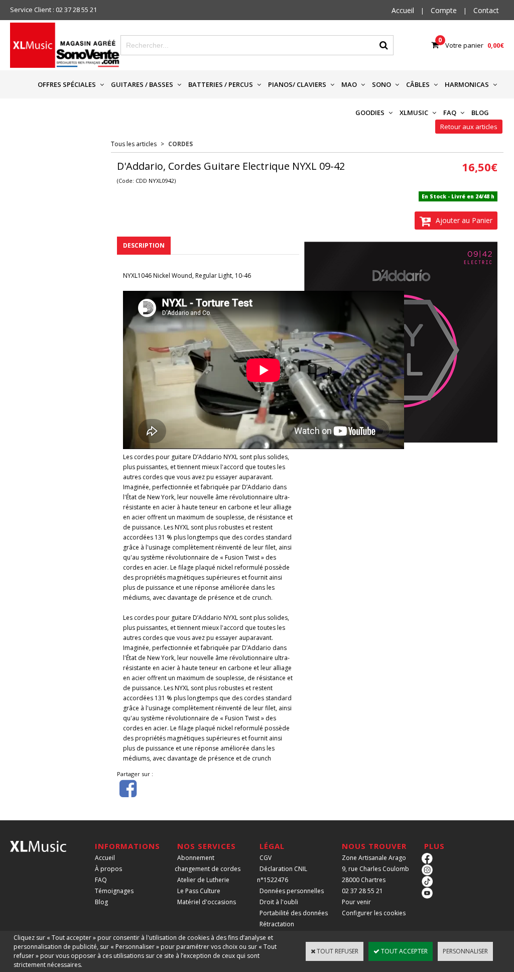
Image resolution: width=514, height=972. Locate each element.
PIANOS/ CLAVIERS (297, 84)
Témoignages (114, 891)
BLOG (480, 112)
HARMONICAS (467, 84)
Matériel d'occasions (206, 902)
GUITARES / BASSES (142, 84)
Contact (486, 10)
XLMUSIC (414, 112)
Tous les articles (134, 144)
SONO (381, 84)
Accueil (105, 857)
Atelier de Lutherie (203, 880)
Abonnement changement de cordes (207, 863)
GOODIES (369, 112)
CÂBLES (418, 84)
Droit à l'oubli (279, 902)
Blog (101, 902)
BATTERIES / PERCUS (220, 84)
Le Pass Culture (198, 891)
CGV (266, 857)
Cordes (180, 144)
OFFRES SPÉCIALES (67, 84)
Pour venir (356, 902)
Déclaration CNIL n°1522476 (282, 874)
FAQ (449, 112)
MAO (349, 84)
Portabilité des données (294, 913)
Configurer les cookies (374, 913)
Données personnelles (292, 891)
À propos (108, 869)
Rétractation (277, 924)
